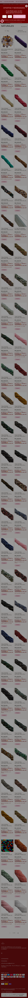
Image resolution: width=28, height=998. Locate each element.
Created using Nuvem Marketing (14, 22)
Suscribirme (19, 16)
